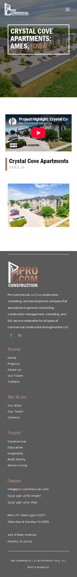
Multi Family (17, 459)
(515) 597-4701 (19, 502)
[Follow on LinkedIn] (19, 335)
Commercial (17, 441)
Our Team (15, 375)
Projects (14, 363)
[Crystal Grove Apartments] (38, 227)
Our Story (15, 405)
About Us (14, 369)
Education (15, 447)
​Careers (14, 417)
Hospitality (15, 453)
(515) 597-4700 (19, 495)
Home (12, 357)
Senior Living (17, 465)
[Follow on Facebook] (11, 335)
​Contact (13, 381)
